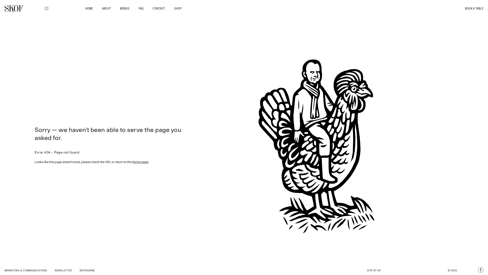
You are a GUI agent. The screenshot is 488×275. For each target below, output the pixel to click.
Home (89, 8)
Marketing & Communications (26, 270)
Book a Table (474, 8)
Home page (140, 162)
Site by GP (374, 270)
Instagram (87, 270)
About (106, 8)
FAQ (141, 8)
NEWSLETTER (63, 270)
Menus (124, 8)
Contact (159, 8)
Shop (178, 8)
